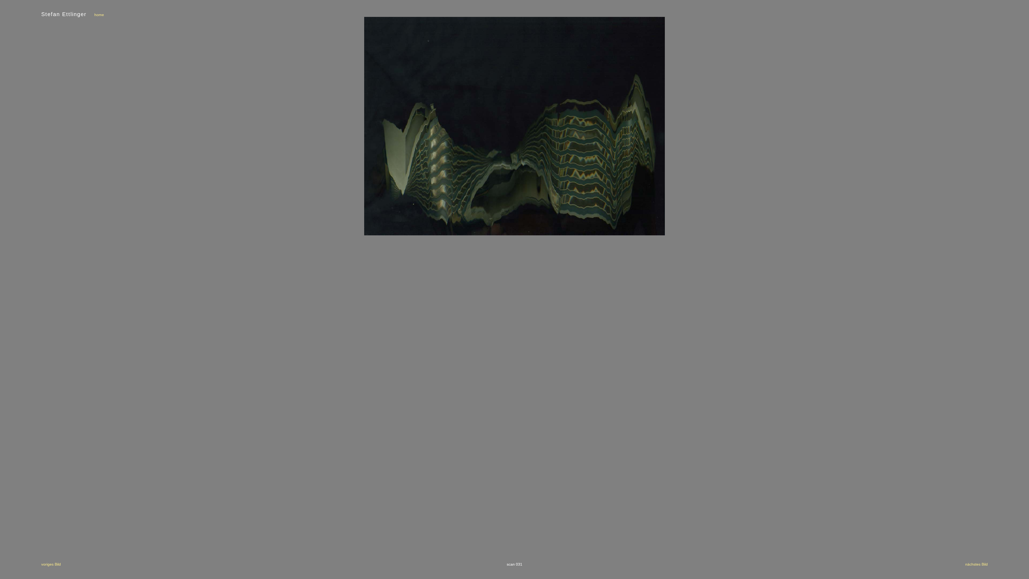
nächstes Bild (976, 564)
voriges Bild (51, 564)
